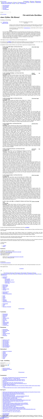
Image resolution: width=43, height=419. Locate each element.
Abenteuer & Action (6, 333)
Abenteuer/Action (6, 288)
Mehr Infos (2, 418)
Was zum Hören (5, 342)
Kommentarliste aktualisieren (5, 262)
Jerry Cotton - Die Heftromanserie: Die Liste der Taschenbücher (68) (15, 377)
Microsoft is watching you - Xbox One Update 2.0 (12, 411)
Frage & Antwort (6, 291)
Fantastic (4, 353)
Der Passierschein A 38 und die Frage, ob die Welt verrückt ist (14, 393)
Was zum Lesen (5, 340)
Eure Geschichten (6, 346)
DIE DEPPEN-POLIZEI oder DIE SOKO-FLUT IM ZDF (13, 392)
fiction (4, 358)
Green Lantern (7, 278)
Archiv (4, 304)
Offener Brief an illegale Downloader (9, 406)
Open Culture (7, 282)
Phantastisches (5, 284)
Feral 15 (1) (5, 381)
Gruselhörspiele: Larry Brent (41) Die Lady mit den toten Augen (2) (15, 383)
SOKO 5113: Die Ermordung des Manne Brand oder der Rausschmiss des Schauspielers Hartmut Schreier (21, 391)
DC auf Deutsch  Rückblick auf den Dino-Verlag (11, 410)
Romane (4, 297)
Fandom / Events (6, 322)
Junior (4, 321)
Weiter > (4, 246)
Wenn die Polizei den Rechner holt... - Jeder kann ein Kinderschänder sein (16, 395)
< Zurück (4, 245)
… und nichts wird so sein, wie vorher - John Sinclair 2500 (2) (14, 379)
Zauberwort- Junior (6, 339)
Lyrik (4, 298)
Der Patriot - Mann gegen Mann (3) (9, 384)
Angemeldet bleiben (4, 365)
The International (6, 9)
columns (4, 352)
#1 (0, 250)
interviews (4, 356)
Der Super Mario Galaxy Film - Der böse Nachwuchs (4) (13, 382)
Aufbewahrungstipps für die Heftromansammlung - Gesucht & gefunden (15, 404)
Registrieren (5, 370)
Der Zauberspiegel (6, 5)
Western (4, 287)
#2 (0, 253)
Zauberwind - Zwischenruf (9, 281)
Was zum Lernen (6, 344)
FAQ (3, 305)
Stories (4, 296)
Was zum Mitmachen (6, 345)
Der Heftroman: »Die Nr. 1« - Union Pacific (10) (11, 378)
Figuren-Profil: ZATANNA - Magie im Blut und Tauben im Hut (14, 408)
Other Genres (5, 354)
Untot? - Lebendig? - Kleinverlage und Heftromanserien (13, 405)
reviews (4, 357)
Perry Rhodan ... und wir (9, 279)
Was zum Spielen (6, 343)
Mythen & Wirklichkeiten (7, 293)
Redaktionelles (5, 303)
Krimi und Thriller (6, 330)
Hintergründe (5, 292)
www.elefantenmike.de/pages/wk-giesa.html (13, 251)
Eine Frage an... (8, 280)
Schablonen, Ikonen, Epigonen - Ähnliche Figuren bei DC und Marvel (15, 403)
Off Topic (4, 289)
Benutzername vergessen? (7, 369)
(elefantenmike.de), (27, 27)
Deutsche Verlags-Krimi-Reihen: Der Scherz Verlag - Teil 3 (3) (14, 380)
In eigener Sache (6, 325)
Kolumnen (4, 277)
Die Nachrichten (6, 7)
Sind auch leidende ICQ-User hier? (9, 394)
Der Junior (4, 8)
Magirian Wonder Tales (7, 301)
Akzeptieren (2, 417)
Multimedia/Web (6, 323)
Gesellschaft (5, 324)
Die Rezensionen (6, 6)
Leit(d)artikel (5, 276)
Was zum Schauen (6, 341)
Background (5, 320)
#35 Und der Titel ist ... (7, 402)
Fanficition (4, 299)
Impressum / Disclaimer (7, 306)
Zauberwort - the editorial (7, 351)
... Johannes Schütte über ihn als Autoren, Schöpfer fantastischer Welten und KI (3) (17, 387)
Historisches (5, 286)
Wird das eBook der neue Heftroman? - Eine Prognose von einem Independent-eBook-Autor (19, 409)
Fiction (4, 295)
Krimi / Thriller (5, 285)
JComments (21, 268)
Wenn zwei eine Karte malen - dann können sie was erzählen (13, 407)
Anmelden (2, 366)
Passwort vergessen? (6, 368)
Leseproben (5, 300)
